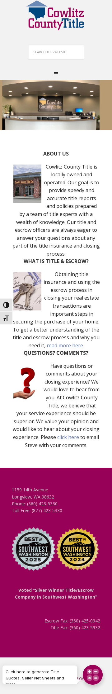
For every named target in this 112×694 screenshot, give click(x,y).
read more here (65, 345)
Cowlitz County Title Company (56, 15)
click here (68, 437)
